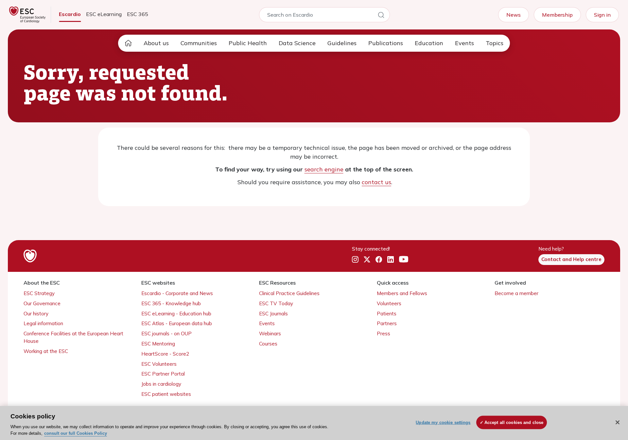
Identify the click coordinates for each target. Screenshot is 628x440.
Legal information (43, 323)
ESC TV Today (276, 303)
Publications (385, 43)
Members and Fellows (402, 293)
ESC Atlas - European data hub (176, 323)
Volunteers (389, 303)
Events (464, 43)
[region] (314, 423)
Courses (268, 344)
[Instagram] (355, 260)
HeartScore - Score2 (165, 354)
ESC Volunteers (159, 364)
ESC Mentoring (158, 344)
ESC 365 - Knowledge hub (171, 303)
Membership (557, 14)
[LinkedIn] (390, 260)
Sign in (602, 14)
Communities (199, 43)
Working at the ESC (46, 351)
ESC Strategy (39, 293)
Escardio (70, 14)
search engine (324, 169)
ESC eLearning (104, 14)
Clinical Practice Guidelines (289, 293)
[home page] (128, 43)
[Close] (617, 422)
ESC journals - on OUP (166, 333)
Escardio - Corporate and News (177, 293)
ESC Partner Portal (163, 374)
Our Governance (42, 303)
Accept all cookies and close (514, 422)
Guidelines (342, 43)
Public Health (248, 43)
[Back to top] (607, 392)
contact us (376, 182)
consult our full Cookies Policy (75, 433)
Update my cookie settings (443, 422)
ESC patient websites (166, 394)
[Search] (381, 16)
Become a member (516, 293)
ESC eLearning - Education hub (176, 313)
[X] (367, 260)
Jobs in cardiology (161, 384)
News (513, 14)
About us (156, 43)
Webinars (270, 333)
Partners (387, 323)
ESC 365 (137, 14)
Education (429, 43)
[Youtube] (403, 260)
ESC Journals (273, 313)
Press (383, 333)
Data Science (297, 43)
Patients (386, 313)
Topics (494, 43)
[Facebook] (378, 260)
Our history (36, 313)
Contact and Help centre (571, 259)
